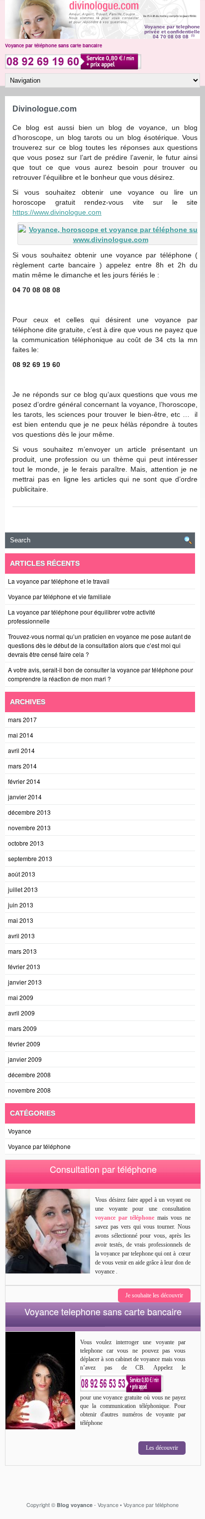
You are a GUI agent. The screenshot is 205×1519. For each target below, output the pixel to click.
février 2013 (24, 966)
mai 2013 (20, 920)
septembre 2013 (30, 858)
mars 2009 (22, 1028)
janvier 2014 (25, 796)
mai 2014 (20, 735)
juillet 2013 (23, 889)
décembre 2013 (29, 812)
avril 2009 (21, 1013)
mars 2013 (22, 951)
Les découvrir (162, 1447)
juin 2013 (20, 904)
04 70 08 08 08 (171, 36)
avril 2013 (21, 935)
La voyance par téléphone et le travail (58, 581)
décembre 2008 (29, 1074)
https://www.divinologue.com (57, 212)
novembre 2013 (29, 827)
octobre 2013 (26, 843)
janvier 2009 (25, 1059)
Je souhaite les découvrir (154, 1295)
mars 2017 (22, 719)
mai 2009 (20, 997)
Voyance (19, 1131)
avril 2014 (21, 750)
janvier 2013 (25, 982)
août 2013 (21, 874)
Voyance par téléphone (39, 1146)
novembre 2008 (29, 1090)
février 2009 (24, 1043)
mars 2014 (22, 765)
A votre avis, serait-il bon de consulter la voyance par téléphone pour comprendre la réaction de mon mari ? (100, 674)
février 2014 (24, 781)
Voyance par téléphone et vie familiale (59, 596)
